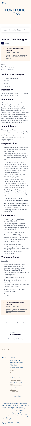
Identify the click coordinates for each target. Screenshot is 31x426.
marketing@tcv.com (15, 380)
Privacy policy (11, 338)
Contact (12, 358)
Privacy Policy (13, 365)
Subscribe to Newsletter (16, 368)
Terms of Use (25, 417)
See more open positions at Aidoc (15, 323)
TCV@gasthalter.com (16, 385)
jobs (5, 30)
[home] (8, 3)
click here (11, 415)
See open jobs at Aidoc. (12, 52)
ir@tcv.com (13, 390)
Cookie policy (19, 338)
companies (12, 30)
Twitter (12, 373)
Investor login (17, 396)
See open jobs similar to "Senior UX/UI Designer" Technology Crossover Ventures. (16, 56)
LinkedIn (12, 370)
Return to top (5, 349)
